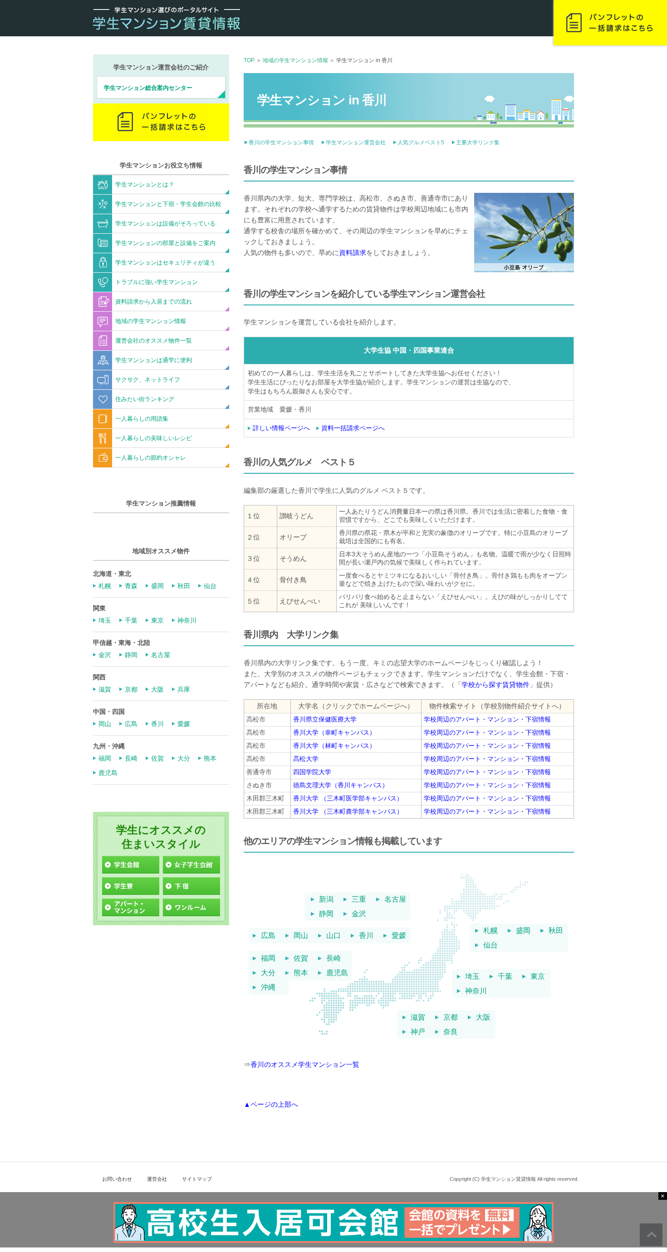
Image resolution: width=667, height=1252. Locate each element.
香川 (366, 935)
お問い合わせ (117, 1179)
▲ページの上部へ (271, 1104)
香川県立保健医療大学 (325, 719)
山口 (333, 935)
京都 (450, 1017)
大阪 (483, 1017)
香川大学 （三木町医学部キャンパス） (348, 798)
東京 (537, 976)
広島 (268, 935)
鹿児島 (337, 973)
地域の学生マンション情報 (295, 60)
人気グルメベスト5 (420, 142)
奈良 (450, 1032)
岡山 (301, 935)
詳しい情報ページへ (281, 428)
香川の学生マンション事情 (281, 142)
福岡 (268, 958)
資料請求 (352, 252)
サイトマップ (197, 1179)
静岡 (326, 914)
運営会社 (157, 1179)
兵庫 (183, 689)
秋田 (556, 930)
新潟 (326, 899)
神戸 (418, 1032)
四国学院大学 (312, 772)
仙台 (490, 945)
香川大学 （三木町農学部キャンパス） (348, 811)
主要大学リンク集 (478, 142)
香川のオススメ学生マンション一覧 (304, 1064)
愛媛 (399, 935)
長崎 (333, 958)
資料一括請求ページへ (353, 428)
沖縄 (268, 987)
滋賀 (418, 1017)
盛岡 (523, 930)
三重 (359, 899)
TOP (249, 60)
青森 (131, 586)
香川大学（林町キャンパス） (334, 745)
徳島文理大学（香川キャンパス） (340, 785)
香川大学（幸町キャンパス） (334, 732)
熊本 (301, 973)
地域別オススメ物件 (161, 551)
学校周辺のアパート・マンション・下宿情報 (487, 719)
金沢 (359, 914)
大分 (268, 973)
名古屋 (395, 899)
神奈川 (476, 991)
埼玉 (472, 976)
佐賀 (301, 958)
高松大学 (306, 758)
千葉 (505, 976)
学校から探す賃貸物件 (495, 684)
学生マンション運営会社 (356, 142)
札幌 (490, 930)
